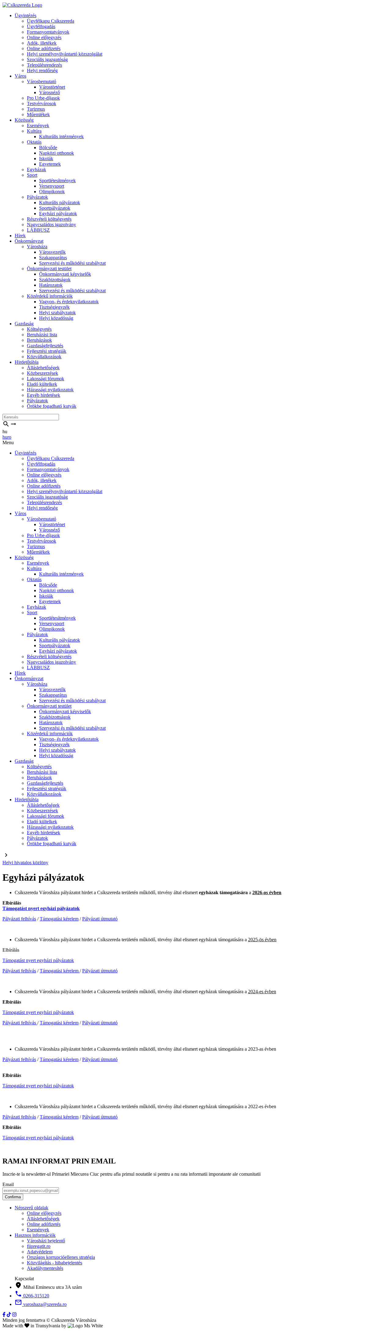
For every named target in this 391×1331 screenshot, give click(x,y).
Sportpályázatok (54, 208)
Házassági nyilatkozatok (50, 389)
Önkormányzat (29, 241)
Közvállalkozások (44, 356)
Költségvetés (39, 329)
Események (38, 125)
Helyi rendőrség (42, 70)
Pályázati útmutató (100, 918)
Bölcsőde (48, 147)
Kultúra (34, 131)
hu (4, 437)
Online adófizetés (43, 48)
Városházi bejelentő (46, 1240)
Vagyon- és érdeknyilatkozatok (69, 301)
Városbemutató (41, 81)
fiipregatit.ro (38, 1246)
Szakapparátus (53, 257)
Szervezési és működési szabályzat (72, 263)
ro (9, 437)
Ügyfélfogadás (41, 26)
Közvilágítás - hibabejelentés (54, 1262)
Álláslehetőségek (43, 367)
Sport (32, 175)
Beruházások (39, 340)
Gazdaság (24, 323)
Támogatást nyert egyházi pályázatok (41, 908)
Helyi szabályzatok (57, 312)
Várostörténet (52, 87)
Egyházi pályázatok (58, 213)
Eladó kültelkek (42, 384)
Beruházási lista (42, 334)
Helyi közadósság (56, 318)
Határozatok (51, 285)
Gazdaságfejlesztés (45, 345)
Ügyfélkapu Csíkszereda (50, 21)
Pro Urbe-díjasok (43, 98)
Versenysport (51, 186)
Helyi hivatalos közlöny (25, 862)
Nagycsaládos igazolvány (51, 224)
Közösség (24, 120)
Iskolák (46, 158)
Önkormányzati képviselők (65, 274)
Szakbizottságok (55, 279)
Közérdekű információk (50, 296)
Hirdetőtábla (26, 362)
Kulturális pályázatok (59, 202)
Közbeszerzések (42, 373)
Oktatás (34, 142)
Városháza (37, 246)
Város (20, 76)
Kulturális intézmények (61, 136)
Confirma (13, 1197)
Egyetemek (50, 164)
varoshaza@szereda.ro (41, 1304)
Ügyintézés (25, 15)
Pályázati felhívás (19, 918)
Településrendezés (44, 65)
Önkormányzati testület (49, 268)
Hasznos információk (35, 1235)
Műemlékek (38, 114)
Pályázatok (37, 197)
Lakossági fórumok (45, 378)
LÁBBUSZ (38, 230)
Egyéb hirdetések (43, 395)
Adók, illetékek (42, 43)
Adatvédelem (40, 1251)
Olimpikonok (52, 191)
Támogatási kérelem (59, 918)
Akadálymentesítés (45, 1268)
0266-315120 (32, 1295)
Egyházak (36, 169)
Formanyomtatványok (48, 32)
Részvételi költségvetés (49, 219)
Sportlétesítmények (57, 180)
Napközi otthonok (56, 153)
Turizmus (36, 109)
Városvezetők (52, 252)
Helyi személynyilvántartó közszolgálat (64, 54)
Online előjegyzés (44, 37)
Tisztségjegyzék (54, 307)
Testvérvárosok (41, 103)
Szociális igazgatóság (47, 59)
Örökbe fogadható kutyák (51, 406)
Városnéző (49, 92)
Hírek (20, 235)
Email (8, 1184)
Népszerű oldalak (31, 1207)
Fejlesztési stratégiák (46, 351)
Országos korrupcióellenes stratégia (61, 1257)
